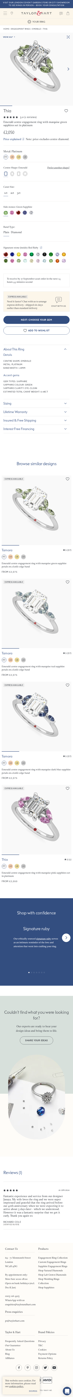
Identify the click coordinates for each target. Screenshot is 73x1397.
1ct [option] (5, 192)
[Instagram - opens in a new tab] (36, 1368)
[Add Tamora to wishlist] (67, 479)
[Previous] (7, 938)
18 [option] (12, 157)
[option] (5, 174)
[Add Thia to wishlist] (66, 110)
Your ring (38, 21)
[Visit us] (11, 13)
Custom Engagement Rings (52, 1262)
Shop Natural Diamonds (50, 1270)
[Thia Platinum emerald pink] (36, 834)
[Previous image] (6, 510)
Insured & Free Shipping (19, 420)
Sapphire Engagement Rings (52, 1266)
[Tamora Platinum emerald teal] (36, 628)
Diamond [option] (16, 232)
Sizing (7, 403)
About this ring (13, 349)
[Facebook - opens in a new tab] (19, 1368)
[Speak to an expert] (61, 13)
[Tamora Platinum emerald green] (36, 525)
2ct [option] (12, 192)
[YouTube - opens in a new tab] (54, 1368)
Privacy (42, 1341)
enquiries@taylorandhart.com (20, 1304)
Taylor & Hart (36, 13)
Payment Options (47, 1353)
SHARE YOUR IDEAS (36, 1040)
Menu (5, 13)
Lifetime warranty (15, 412)
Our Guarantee (13, 1345)
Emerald (36, 29)
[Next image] (68, 69)
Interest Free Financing (18, 429)
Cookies (42, 1349)
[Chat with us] (67, 1391)
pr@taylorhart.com (14, 1320)
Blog (7, 1353)
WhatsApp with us (15, 1300)
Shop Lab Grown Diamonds (52, 1274)
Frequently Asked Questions (19, 1341)
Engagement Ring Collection (53, 1257)
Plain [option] (6, 232)
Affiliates (9, 1358)
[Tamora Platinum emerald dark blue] (36, 731)
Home (6, 29)
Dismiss (33, 1391)
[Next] (66, 938)
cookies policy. (16, 1386)
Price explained (12, 139)
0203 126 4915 (12, 1295)
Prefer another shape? (58, 167)
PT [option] (5, 157)
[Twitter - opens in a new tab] (45, 1368)
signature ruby (43, 938)
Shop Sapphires (46, 1287)
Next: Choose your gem (36, 319)
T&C (40, 1345)
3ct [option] (19, 192)
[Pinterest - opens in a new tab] (28, 1368)
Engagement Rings (21, 29)
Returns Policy (45, 1358)
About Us (10, 1349)
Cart (68, 13)
